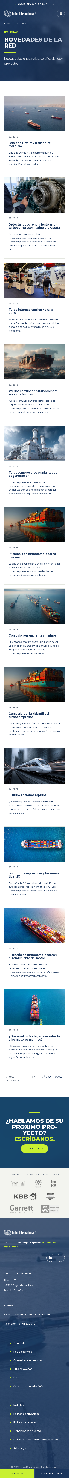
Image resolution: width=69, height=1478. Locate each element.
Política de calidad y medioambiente (35, 1439)
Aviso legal (20, 1448)
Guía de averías (22, 1369)
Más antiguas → (52, 1078)
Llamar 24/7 (17, 1473)
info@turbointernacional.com (31, 1314)
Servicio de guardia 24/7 (28, 1386)
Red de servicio (22, 1352)
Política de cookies (25, 1422)
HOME (7, 23)
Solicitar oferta (51, 1473)
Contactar (34, 1148)
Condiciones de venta (27, 1431)
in (50, 1258)
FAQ (15, 1377)
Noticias (18, 1405)
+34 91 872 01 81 (26, 1324)
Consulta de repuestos (27, 1360)
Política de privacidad (26, 1414)
